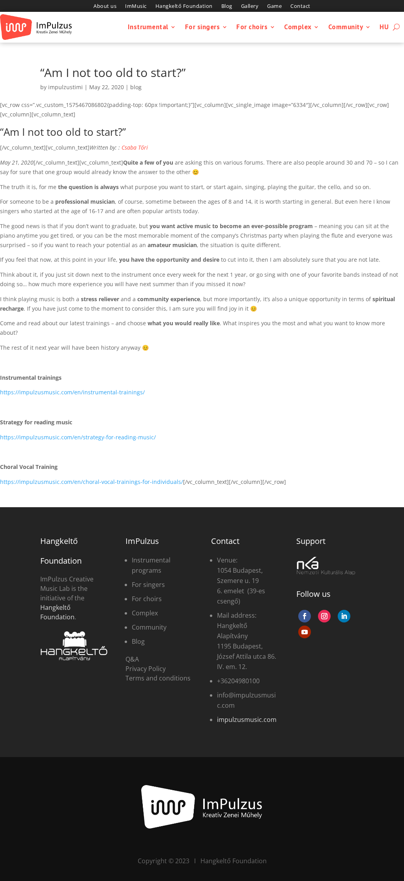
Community (345, 26)
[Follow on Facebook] (304, 616)
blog (136, 87)
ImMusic (136, 6)
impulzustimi (65, 87)
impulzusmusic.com (247, 719)
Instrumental (148, 26)
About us (105, 6)
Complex (298, 26)
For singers (202, 26)
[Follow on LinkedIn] (344, 616)
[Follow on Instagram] (324, 616)
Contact (300, 6)
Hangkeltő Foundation (184, 6)
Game (274, 6)
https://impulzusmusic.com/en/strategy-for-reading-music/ (78, 437)
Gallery (250, 6)
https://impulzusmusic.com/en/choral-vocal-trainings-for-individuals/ (91, 481)
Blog (226, 6)
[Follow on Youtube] (304, 632)
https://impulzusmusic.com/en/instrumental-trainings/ (72, 392)
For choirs (251, 26)
